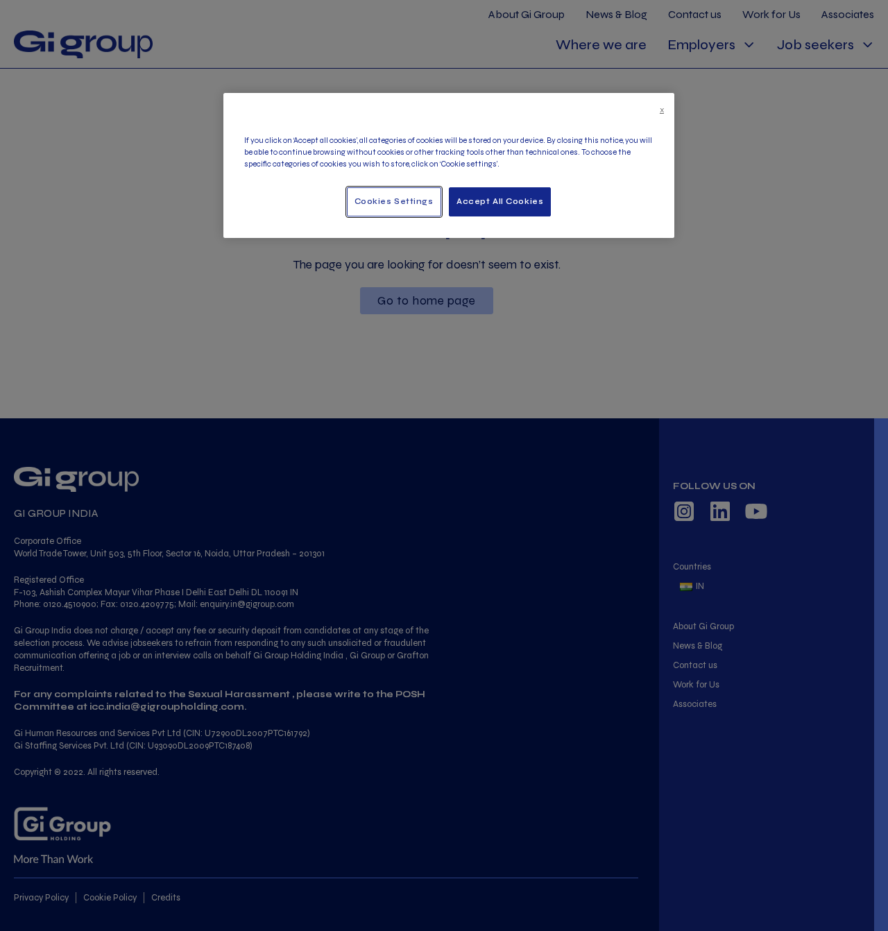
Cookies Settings (394, 201)
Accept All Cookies (499, 201)
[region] (448, 165)
